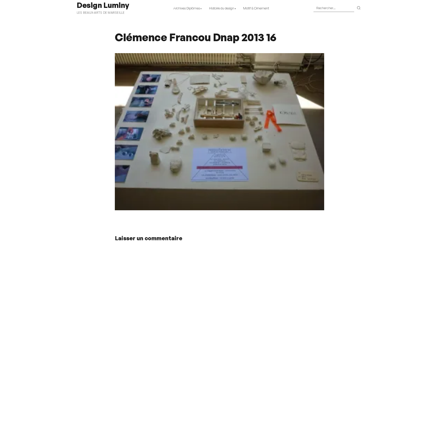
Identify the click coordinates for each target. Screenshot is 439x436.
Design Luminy (103, 5)
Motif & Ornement (256, 8)
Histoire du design (221, 8)
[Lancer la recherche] (358, 8)
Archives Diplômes (186, 8)
